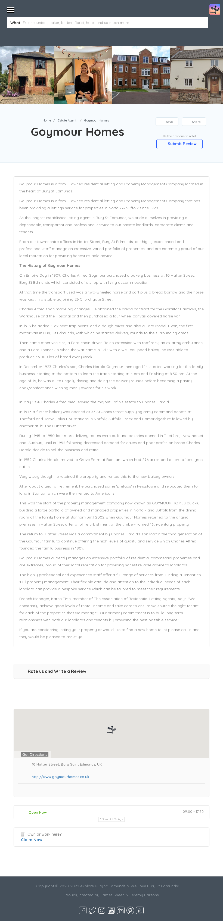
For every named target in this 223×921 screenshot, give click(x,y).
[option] (83, 75)
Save (169, 122)
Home (46, 120)
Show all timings (113, 819)
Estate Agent (67, 120)
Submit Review (182, 143)
